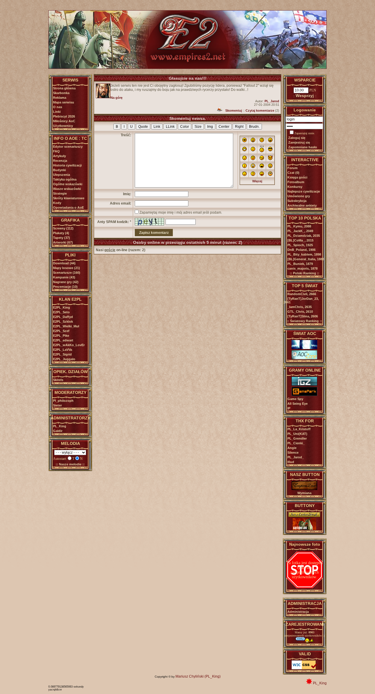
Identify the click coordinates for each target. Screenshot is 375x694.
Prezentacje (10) (65, 286)
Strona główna (64, 88)
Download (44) (64, 263)
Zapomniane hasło (302, 147)
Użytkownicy (63, 125)
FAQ (56, 151)
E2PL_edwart (63, 340)
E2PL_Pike (61, 335)
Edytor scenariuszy (68, 146)
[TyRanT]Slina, (302, 316)
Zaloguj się (296, 138)
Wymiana (304, 493)
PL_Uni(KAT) (297, 434)
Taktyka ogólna (64, 179)
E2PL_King (61, 307)
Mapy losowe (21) (66, 268)
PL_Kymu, (299, 226)
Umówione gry (298, 196)
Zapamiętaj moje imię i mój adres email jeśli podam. (180, 212)
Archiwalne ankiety (302, 205)
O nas (57, 107)
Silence (293, 452)
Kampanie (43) (64, 277)
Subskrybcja (296, 201)
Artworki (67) (63, 242)
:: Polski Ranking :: (304, 273)
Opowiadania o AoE (68, 207)
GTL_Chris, (300, 311)
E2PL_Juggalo (64, 359)
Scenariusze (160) (66, 272)
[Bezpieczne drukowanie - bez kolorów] (220, 110)
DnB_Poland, (301, 249)
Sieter (57, 405)
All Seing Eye (297, 403)
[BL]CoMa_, (300, 240)
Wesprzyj (305, 95)
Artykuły (59, 156)
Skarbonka (61, 93)
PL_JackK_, (300, 231)
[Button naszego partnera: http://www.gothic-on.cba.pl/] (304, 528)
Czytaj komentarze (260, 110)
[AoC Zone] (304, 358)
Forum (292, 168)
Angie (291, 448)
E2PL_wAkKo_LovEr (69, 345)
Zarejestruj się (299, 142)
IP (288, 408)
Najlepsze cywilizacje (303, 191)
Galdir (57, 431)
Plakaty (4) (61, 233)
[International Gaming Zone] (304, 384)
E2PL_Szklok (63, 321)
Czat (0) (293, 172)
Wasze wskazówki (67, 188)
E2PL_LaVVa (62, 349)
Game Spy (295, 399)
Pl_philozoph (63, 400)
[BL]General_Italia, (305, 259)
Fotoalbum (295, 182)
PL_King (59, 426)
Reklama (59, 97)
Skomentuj (233, 110)
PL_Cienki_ (296, 443)
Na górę (116, 97)
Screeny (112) (63, 228)
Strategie (60, 193)
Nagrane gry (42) (66, 282)
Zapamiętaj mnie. (304, 133)
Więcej (257, 181)
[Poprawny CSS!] (304, 668)
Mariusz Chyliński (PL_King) (198, 676)
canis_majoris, (302, 268)
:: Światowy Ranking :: (304, 321)
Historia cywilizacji (67, 165)
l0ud (290, 462)
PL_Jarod (272, 101)
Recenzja (60, 160)
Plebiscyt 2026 (64, 116)
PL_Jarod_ (295, 457)
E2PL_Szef (61, 331)
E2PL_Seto (61, 312)
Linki (57, 111)
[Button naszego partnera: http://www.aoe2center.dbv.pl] (304, 516)
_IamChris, (299, 307)
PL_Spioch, (300, 245)
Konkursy (294, 186)
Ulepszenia (61, 174)
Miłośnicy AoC (64, 121)
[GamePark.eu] (304, 395)
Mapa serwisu (63, 102)
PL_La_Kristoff (299, 429)
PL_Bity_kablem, (304, 254)
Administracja (298, 611)
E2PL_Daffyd (63, 317)
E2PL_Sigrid (62, 354)
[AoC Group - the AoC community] (304, 348)
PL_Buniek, (300, 264)
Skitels (58, 380)
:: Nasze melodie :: (70, 464)
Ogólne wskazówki (67, 184)
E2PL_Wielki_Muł (66, 326)
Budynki (59, 170)
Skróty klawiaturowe (68, 198)
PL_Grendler (297, 438)
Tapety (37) (61, 237)
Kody (57, 203)
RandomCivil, (301, 294)
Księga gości (297, 177)
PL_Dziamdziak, (303, 235)
